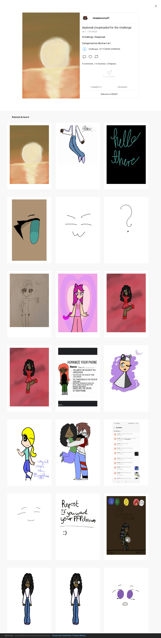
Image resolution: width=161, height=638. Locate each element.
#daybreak (99, 37)
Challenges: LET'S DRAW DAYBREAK (104, 49)
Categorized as (96, 43)
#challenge (87, 37)
